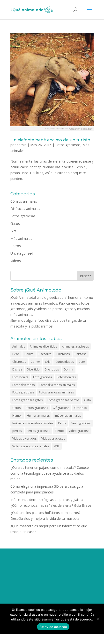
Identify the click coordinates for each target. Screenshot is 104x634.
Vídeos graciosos (53, 438)
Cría (48, 362)
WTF (57, 446)
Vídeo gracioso (79, 431)
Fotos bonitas (66, 377)
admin (21, 144)
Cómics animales (23, 201)
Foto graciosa (42, 377)
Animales (18, 346)
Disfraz (17, 369)
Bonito (29, 354)
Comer (35, 362)
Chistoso (80, 354)
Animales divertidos (43, 346)
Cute (82, 362)
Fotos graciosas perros (63, 400)
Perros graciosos (38, 431)
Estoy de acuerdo (53, 627)
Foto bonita (20, 377)
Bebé (16, 354)
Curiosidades (64, 362)
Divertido (33, 369)
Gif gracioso (61, 408)
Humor (17, 415)
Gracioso (80, 408)
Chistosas (63, 354)
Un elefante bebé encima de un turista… (51, 140)
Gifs (13, 231)
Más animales (21, 238)
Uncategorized (21, 253)
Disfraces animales (25, 208)
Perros (15, 245)
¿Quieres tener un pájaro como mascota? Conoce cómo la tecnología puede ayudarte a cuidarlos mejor (49, 473)
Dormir (69, 369)
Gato (87, 400)
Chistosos (19, 362)
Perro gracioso (81, 423)
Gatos (15, 223)
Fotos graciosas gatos (27, 400)
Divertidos (52, 369)
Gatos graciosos (36, 408)
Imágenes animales (67, 415)
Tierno (59, 431)
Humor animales (38, 415)
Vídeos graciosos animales (30, 446)
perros (17, 431)
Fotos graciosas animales (56, 392)
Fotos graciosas (68, 144)
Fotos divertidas (23, 385)
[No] (98, 618)
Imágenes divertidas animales (32, 423)
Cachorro (45, 354)
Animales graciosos (75, 346)
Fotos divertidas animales (57, 385)
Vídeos (15, 260)
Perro (62, 423)
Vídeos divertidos (24, 438)
